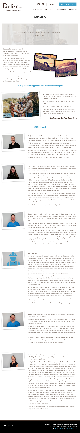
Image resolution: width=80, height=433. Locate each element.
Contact (72, 10)
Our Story (37, 10)
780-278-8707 (59, 429)
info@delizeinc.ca (71, 429)
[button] (52, 10)
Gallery (48, 10)
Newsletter (61, 10)
